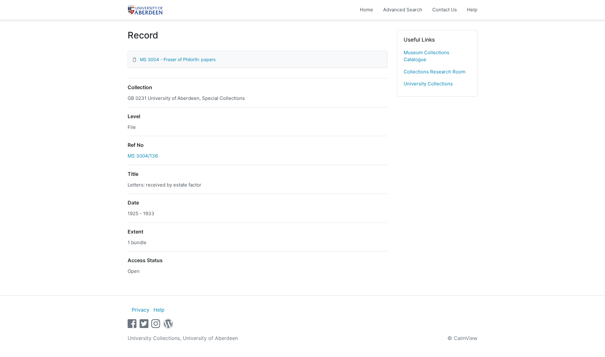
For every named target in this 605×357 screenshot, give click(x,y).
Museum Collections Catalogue (426, 56)
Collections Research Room (434, 72)
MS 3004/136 (143, 156)
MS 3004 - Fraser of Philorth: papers (178, 59)
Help (472, 10)
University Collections (428, 84)
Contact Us (444, 10)
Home (366, 10)
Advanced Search (402, 10)
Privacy (140, 310)
